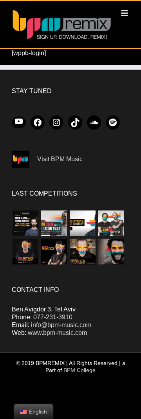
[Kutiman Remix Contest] (111, 251)
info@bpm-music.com (61, 325)
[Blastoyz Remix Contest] (53, 251)
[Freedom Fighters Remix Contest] (82, 223)
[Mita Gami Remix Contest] (25, 223)
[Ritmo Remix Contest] (25, 251)
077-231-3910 (52, 317)
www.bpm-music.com (57, 332)
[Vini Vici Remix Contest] (111, 223)
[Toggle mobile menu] (125, 13)
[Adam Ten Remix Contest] (53, 223)
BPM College (79, 370)
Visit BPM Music (60, 159)
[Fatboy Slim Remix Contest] (82, 251)
